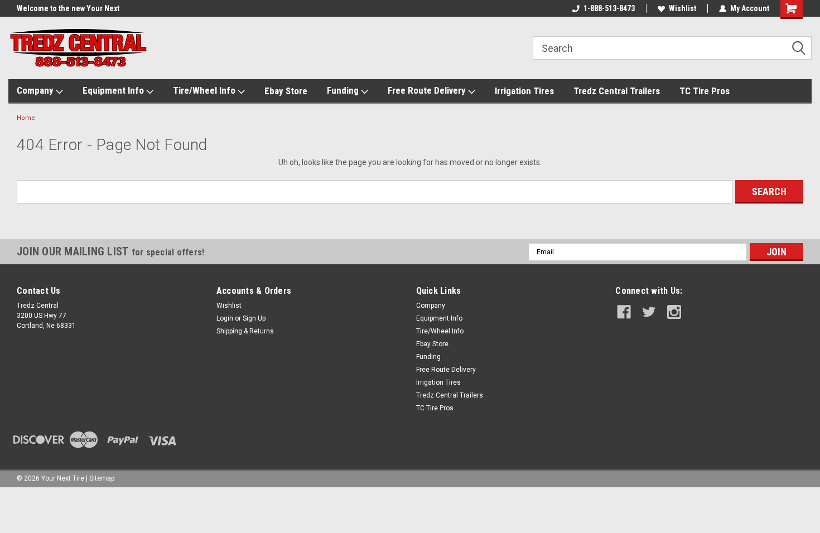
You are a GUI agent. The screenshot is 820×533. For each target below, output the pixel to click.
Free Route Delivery (428, 90)
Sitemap (101, 478)
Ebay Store (285, 90)
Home (26, 118)
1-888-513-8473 (609, 8)
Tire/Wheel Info (205, 90)
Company (36, 90)
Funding (344, 90)
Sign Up (254, 318)
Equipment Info (114, 90)
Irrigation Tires (524, 90)
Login (224, 318)
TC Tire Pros (704, 90)
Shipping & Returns (245, 331)
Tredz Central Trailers (616, 90)
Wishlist (682, 8)
